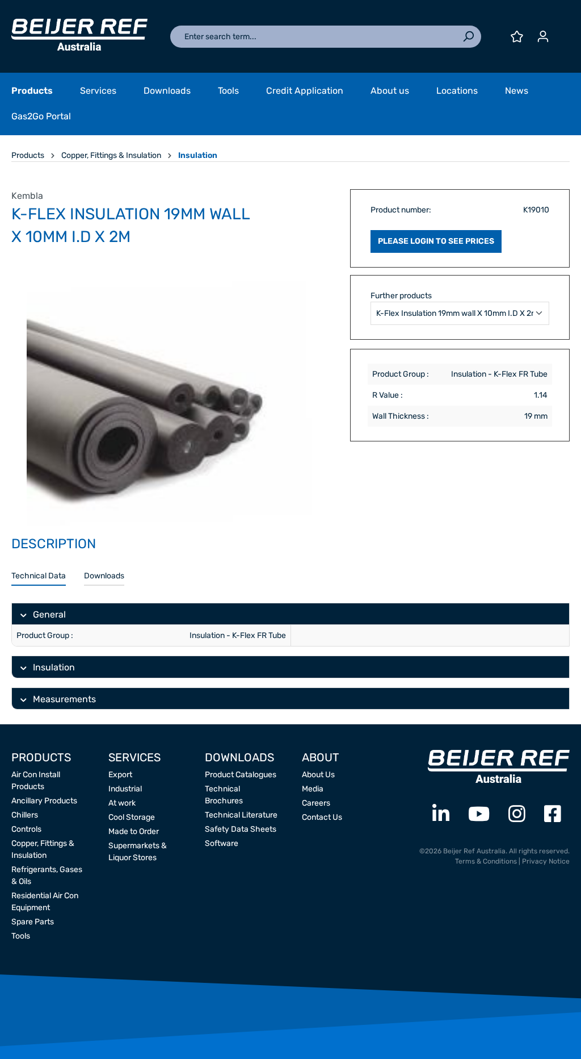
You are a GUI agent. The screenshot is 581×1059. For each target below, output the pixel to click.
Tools (20, 936)
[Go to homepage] (79, 35)
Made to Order (133, 831)
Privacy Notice (546, 861)
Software (221, 843)
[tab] (38, 576)
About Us (318, 774)
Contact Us (322, 817)
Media (312, 789)
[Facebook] (552, 814)
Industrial (125, 789)
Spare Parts (32, 922)
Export (120, 774)
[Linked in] (440, 814)
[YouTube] (479, 814)
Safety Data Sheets (240, 829)
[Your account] (543, 37)
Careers (316, 803)
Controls (26, 829)
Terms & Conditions (486, 861)
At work (122, 803)
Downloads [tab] (104, 576)
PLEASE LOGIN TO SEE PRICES (436, 241)
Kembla (27, 195)
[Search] (468, 37)
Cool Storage (131, 817)
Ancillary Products (44, 801)
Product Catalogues (240, 774)
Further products (401, 296)
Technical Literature (241, 815)
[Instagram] (516, 814)
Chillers (24, 815)
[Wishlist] (517, 37)
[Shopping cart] (563, 32)
